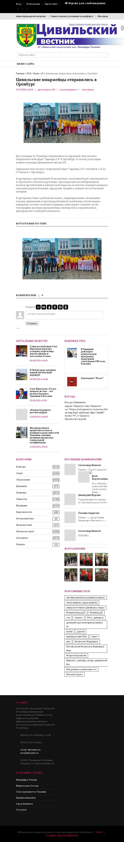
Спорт (19, 473)
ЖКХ (68, 641)
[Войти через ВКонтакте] (43, 307)
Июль (36, 73)
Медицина (21, 505)
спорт (94, 636)
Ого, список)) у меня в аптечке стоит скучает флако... (100, 484)
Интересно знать (25, 531)
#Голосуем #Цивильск (86, 641)
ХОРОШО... (89, 533)
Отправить (32, 323)
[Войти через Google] (60, 307)
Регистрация (33, 4)
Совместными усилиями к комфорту (63, 16)
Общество (21, 499)
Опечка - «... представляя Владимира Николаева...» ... (92, 517)
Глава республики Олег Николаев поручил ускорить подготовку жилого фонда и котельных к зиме (43, 351)
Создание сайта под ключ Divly (62, 835)
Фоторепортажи (25, 518)
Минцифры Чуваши (26, 779)
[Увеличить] (62, 259)
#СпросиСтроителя (76, 655)
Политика (21, 492)
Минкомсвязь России (27, 785)
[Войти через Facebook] (49, 307)
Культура (21, 466)
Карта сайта (51, 4)
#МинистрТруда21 (75, 612)
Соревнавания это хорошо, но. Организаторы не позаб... (93, 499)
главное (78, 617)
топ (68, 617)
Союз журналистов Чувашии (31, 791)
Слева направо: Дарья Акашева (81, 602)
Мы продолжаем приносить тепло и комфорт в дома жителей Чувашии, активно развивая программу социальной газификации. (44, 435)
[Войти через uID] (38, 307)
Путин (69, 631)
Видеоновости (24, 512)
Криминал (21, 486)
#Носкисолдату (74, 674)
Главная (20, 73)
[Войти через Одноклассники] (65, 307)
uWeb (99, 832)
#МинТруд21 (96, 612)
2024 (28, 73)
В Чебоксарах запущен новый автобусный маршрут (43, 372)
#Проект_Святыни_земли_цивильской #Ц (86, 662)
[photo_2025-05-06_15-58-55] (101, 574)
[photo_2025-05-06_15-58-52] (86, 559)
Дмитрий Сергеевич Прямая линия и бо (84, 624)
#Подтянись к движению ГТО (81, 669)
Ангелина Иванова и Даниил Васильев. (85, 597)
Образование (23, 479)
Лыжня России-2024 (76, 636)
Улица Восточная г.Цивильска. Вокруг (85, 607)
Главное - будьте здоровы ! (93, 479)
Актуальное (88, 89)
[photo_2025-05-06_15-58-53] (70, 574)
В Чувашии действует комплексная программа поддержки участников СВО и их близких (93, 356)
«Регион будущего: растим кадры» (40, 411)
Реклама (20, 544)
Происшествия (24, 525)
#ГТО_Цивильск (95, 617)
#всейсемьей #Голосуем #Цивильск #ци (85, 648)
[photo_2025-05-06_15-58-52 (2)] (101, 559)
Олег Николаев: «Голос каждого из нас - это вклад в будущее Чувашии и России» (43, 392)
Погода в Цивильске (75, 402)
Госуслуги (21, 809)
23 (42, 73)
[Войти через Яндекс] (54, 307)
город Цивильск (24, 803)
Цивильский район (26, 797)
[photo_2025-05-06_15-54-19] (70, 559)
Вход (18, 4)
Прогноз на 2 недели (75, 419)
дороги (80, 631)
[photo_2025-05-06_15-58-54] (86, 574)
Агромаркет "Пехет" (92, 378)
